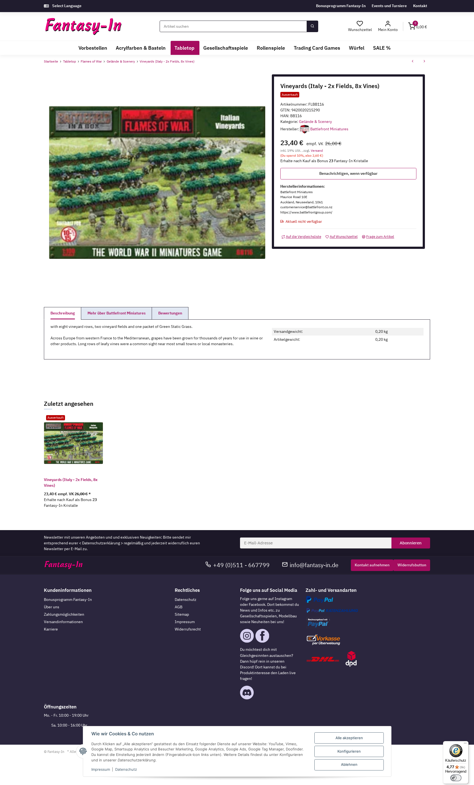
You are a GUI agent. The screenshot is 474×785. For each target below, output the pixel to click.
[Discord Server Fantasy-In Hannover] (247, 692)
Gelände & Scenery (315, 121)
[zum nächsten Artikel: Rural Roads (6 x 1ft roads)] (424, 61)
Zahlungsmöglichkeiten (64, 614)
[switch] (455, 778)
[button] (388, 26)
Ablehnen (349, 764)
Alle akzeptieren (349, 738)
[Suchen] (312, 26)
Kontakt (420, 5)
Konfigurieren (349, 751)
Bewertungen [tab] (170, 313)
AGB (178, 606)
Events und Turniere (389, 5)
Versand (317, 150)
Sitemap (182, 614)
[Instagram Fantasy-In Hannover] (247, 635)
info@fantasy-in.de (314, 565)
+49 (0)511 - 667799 (241, 565)
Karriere (51, 629)
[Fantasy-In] (83, 26)
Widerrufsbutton (411, 564)
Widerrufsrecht (188, 629)
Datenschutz (185, 599)
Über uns (51, 606)
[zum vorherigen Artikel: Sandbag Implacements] (412, 61)
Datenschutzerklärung (101, 543)
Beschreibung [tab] (62, 313)
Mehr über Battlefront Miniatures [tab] (117, 313)
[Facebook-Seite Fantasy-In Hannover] (262, 635)
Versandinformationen (63, 621)
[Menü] (465, 744)
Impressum (185, 621)
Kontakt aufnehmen (372, 564)
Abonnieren (411, 542)
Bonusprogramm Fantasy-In (341, 5)
